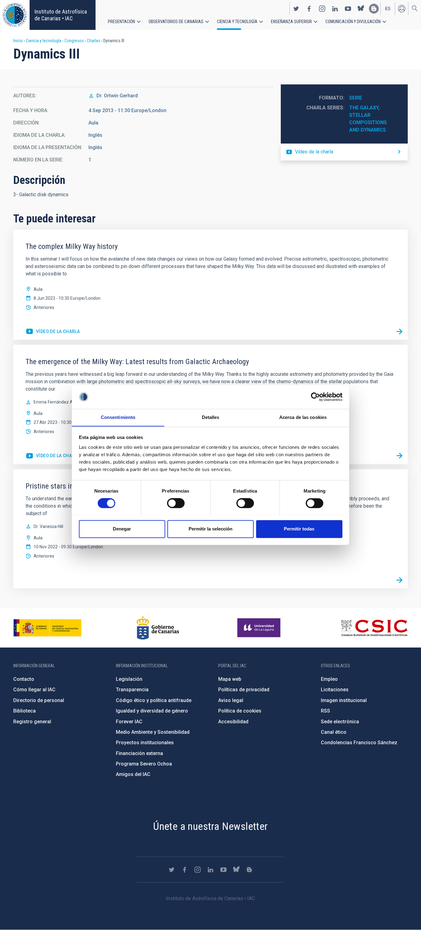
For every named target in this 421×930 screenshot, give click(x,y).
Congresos (74, 40)
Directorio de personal (38, 700)
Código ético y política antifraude (153, 700)
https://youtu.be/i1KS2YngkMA (53, 456)
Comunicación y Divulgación (353, 21)
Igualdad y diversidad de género (152, 711)
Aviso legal (230, 700)
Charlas (93, 40)
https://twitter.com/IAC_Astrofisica (296, 8)
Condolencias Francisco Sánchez (359, 742)
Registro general (32, 722)
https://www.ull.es (260, 627)
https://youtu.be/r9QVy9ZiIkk (344, 151)
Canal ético (333, 732)
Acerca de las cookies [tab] (303, 417)
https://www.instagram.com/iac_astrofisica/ (322, 8)
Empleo (329, 679)
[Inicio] (15, 15)
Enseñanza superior (291, 21)
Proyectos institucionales (145, 742)
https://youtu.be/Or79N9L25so (53, 332)
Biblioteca (24, 711)
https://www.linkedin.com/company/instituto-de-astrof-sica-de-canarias (335, 8)
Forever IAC (129, 722)
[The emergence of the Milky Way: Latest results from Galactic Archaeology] (399, 456)
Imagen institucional (344, 700)
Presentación (121, 21)
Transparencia (132, 689)
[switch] (176, 503)
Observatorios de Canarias (176, 21)
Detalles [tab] (210, 417)
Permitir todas (299, 528)
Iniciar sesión (401, 8)
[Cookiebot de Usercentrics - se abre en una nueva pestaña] (315, 396)
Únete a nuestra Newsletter (210, 826)
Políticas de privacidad (243, 689)
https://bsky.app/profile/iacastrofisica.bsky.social (360, 8)
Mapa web (229, 679)
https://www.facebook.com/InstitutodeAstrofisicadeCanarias (309, 8)
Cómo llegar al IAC (34, 689)
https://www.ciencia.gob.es (47, 628)
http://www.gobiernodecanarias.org (157, 627)
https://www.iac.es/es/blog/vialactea (373, 8)
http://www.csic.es (374, 627)
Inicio (18, 40)
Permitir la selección (210, 528)
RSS (325, 711)
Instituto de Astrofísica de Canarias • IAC (61, 15)
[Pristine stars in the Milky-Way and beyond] (399, 580)
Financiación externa (139, 753)
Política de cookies (239, 711)
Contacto (23, 679)
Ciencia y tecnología (237, 21)
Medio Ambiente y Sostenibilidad (153, 732)
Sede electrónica (340, 722)
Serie (355, 98)
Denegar (122, 528)
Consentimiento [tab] (118, 417)
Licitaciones (335, 689)
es (387, 8)
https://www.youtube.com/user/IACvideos (347, 8)
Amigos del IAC (133, 774)
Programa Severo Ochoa (144, 764)
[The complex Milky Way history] (399, 331)
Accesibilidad (233, 722)
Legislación (129, 679)
